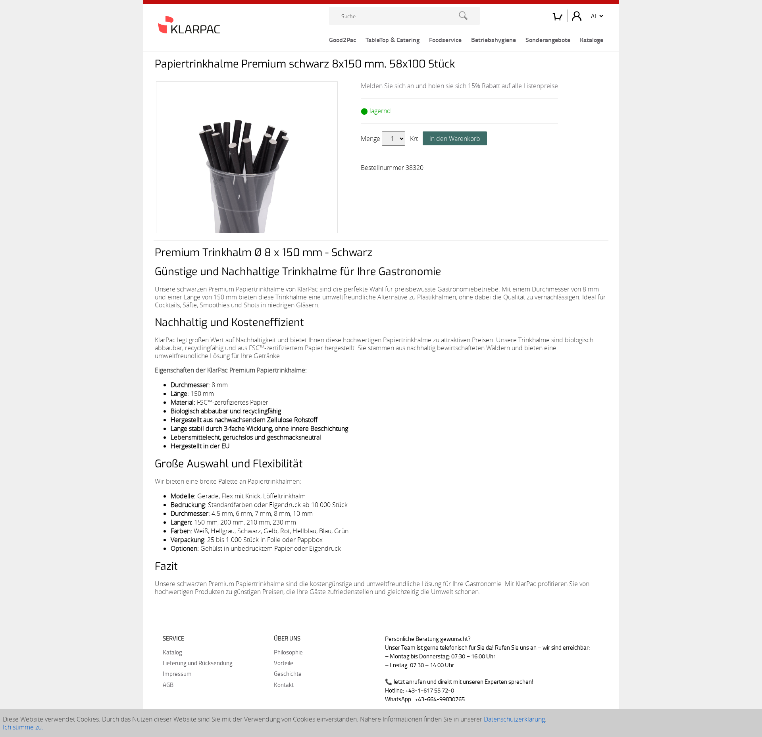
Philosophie (288, 652)
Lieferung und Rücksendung (198, 663)
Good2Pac (342, 39)
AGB (168, 685)
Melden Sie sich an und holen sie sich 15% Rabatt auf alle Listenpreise (459, 85)
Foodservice (445, 39)
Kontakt (284, 685)
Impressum (177, 673)
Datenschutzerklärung (514, 719)
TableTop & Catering (392, 39)
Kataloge (591, 39)
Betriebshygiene (493, 39)
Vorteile (283, 663)
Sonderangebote (547, 39)
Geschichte (288, 673)
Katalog (172, 652)
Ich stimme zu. (23, 727)
